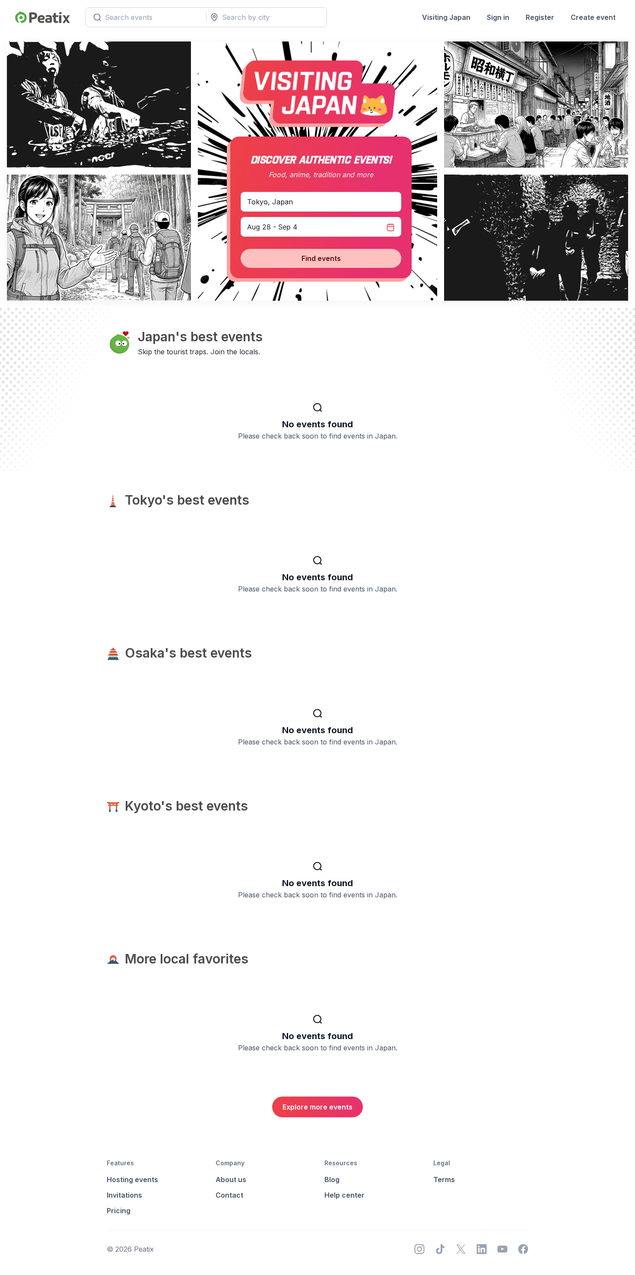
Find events (321, 258)
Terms (444, 1179)
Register (540, 17)
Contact (229, 1195)
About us (231, 1179)
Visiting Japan (446, 17)
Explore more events (317, 1107)
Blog (332, 1179)
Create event (593, 17)
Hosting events (132, 1179)
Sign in (498, 17)
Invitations (124, 1195)
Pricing (118, 1210)
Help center (344, 1195)
